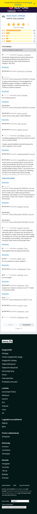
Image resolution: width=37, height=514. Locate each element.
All (3, 413)
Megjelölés (5, 67)
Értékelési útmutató (9, 382)
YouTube (5, 467)
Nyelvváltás (5, 501)
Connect (5, 447)
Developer (6, 454)
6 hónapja (32, 79)
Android (5, 406)
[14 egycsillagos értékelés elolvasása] (19, 41)
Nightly (5, 423)
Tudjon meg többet (8, 178)
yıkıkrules (20, 275)
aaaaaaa (20, 206)
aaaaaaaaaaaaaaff (23, 154)
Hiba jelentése (7, 378)
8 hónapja (32, 107)
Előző (10, 325)
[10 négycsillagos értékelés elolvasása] (19, 33)
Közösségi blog (8, 371)
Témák (19, 10)
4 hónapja (29, 71)
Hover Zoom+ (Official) (15, 16)
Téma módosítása (7, 504)
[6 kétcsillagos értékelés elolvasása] (19, 38)
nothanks (20, 248)
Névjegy (5, 353)
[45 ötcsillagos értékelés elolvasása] (19, 30)
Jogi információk (24, 485)
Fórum (4, 375)
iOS (3, 402)
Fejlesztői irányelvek (10, 368)
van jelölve (19, 489)
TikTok (4, 471)
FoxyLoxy (20, 55)
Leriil (18, 95)
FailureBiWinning (22, 160)
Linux (4, 410)
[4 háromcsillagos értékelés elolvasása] (19, 36)
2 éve (26, 248)
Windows (5, 395)
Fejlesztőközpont (9, 364)
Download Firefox (9, 392)
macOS (5, 399)
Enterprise (6, 437)
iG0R (18, 124)
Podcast (5, 478)
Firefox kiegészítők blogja (12, 357)
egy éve (24, 113)
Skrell (19, 113)
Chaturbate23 (21, 269)
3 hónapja (27, 55)
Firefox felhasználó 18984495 (18, 188)
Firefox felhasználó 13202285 (18, 214)
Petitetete (20, 317)
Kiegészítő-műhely (9, 360)
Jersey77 (20, 228)
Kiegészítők (11, 10)
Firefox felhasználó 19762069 (18, 79)
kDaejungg (20, 311)
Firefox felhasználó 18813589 (18, 222)
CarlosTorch (21, 71)
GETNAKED (20, 135)
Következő (26, 325)
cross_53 (20, 305)
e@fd (19, 259)
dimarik (19, 130)
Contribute (6, 450)
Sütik (14, 485)
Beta (4, 427)
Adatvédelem (6, 485)
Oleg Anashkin (18, 18)
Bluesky (5, 474)
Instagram (6, 464)
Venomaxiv (20, 285)
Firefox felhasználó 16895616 (18, 107)
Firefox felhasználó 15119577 (18, 299)
